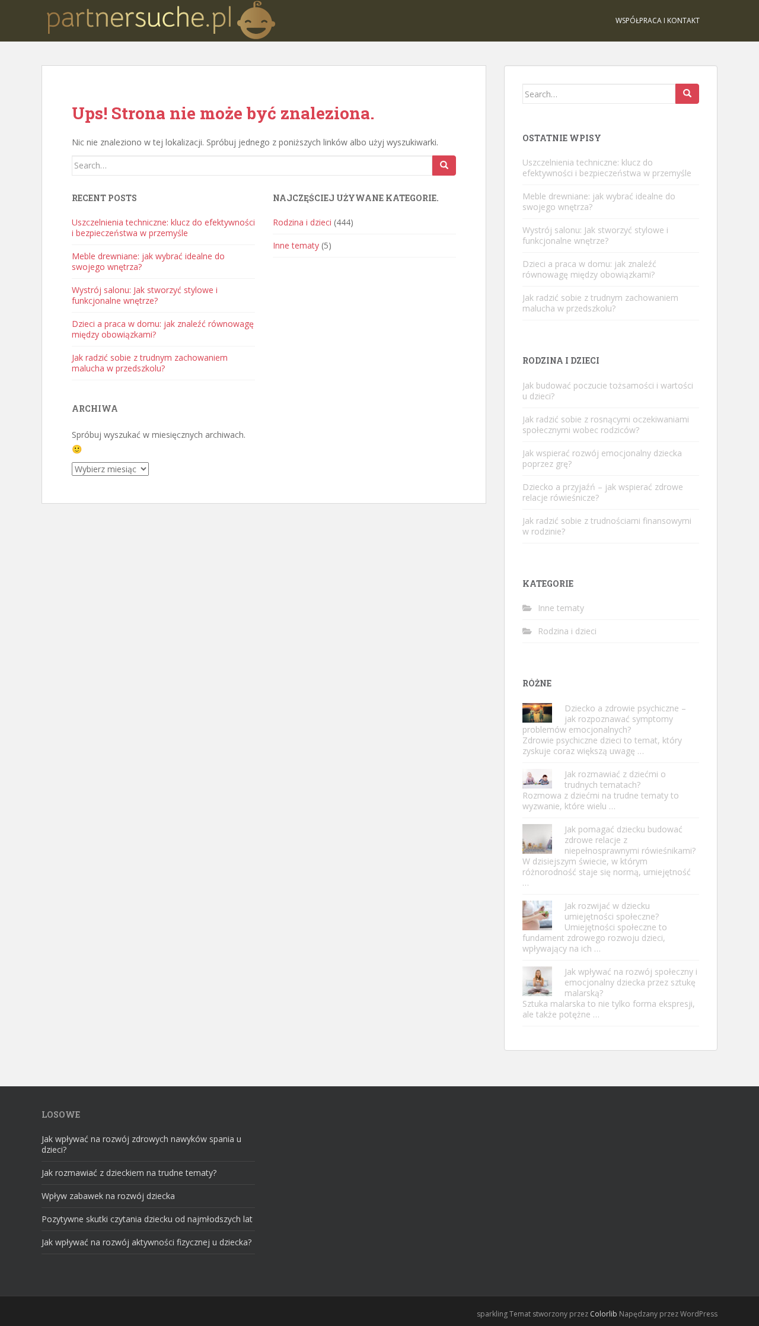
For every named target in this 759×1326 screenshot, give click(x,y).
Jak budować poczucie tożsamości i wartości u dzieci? (607, 391)
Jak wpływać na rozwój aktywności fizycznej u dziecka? (146, 1242)
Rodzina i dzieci (302, 222)
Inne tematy (296, 245)
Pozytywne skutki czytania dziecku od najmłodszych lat (147, 1219)
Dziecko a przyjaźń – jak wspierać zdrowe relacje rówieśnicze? (602, 492)
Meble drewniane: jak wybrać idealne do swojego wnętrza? (148, 261)
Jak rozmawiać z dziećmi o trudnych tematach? (615, 779)
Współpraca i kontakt (658, 20)
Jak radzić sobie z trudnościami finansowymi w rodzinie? (606, 526)
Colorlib (603, 1314)
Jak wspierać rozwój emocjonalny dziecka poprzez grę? (602, 458)
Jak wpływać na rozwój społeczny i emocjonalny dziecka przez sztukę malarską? (631, 982)
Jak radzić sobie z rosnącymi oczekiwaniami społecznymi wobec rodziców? (605, 424)
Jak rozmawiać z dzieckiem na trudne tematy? (129, 1172)
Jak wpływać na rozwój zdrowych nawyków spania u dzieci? (141, 1144)
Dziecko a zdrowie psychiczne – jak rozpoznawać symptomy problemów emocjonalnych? (604, 718)
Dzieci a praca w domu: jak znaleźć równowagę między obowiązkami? (163, 329)
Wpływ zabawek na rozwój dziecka (108, 1195)
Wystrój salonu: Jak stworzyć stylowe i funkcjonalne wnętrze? (145, 295)
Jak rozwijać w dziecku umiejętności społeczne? (612, 911)
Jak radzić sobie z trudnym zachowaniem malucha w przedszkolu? (150, 363)
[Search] (444, 165)
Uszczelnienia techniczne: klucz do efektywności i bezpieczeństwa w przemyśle (163, 228)
